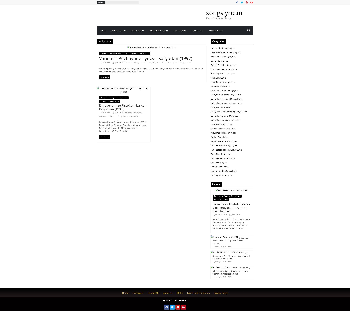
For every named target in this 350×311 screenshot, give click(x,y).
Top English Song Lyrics (221, 175)
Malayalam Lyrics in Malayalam (225, 116)
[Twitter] (172, 307)
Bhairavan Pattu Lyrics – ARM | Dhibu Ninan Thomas (231, 241)
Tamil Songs (179, 30)
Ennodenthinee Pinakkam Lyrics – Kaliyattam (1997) (122, 107)
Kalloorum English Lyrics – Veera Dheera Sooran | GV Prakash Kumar (231, 271)
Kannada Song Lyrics (220, 86)
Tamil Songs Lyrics (219, 162)
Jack (117, 63)
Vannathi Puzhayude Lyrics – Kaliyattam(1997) (145, 58)
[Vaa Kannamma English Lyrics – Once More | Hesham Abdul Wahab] (227, 252)
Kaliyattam (157, 63)
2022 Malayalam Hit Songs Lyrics (225, 52)
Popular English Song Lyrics (223, 133)
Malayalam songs (158, 30)
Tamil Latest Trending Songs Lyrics (226, 149)
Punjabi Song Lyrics (219, 137)
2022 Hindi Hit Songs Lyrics (223, 48)
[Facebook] (166, 307)
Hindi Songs (138, 30)
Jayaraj (139, 63)
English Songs (118, 30)
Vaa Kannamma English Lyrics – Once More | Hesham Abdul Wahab (231, 256)
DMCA (180, 292)
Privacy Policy (216, 30)
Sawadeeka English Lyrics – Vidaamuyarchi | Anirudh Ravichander (231, 207)
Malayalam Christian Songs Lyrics (226, 94)
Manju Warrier (167, 63)
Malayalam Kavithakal (221, 107)
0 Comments (127, 63)
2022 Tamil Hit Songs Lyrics (223, 56)
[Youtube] (177, 307)
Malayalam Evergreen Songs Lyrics (113, 53)
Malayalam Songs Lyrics (139, 53)
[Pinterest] (183, 307)
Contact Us (197, 30)
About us (167, 292)
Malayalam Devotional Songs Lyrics (227, 99)
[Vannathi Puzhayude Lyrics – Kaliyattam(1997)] (151, 47)
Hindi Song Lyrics (218, 77)
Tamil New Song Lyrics (221, 154)
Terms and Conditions (198, 292)
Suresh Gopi (178, 63)
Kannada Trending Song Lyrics (224, 90)
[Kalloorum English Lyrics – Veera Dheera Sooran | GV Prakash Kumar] (229, 267)
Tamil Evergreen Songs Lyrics (224, 145)
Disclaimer (138, 292)
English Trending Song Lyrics (224, 65)
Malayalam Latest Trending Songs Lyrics (229, 111)
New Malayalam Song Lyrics (223, 128)
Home (103, 30)
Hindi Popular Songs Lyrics (223, 73)
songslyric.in (224, 12)
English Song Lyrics (219, 61)
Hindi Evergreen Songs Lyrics (224, 69)
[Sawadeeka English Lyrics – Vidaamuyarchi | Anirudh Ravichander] (232, 190)
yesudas (188, 63)
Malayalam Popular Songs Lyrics (225, 120)
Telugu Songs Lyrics (220, 166)
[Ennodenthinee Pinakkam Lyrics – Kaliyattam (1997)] (123, 88)
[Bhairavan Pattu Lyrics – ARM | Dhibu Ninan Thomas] (224, 237)
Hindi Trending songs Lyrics (223, 82)
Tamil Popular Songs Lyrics (223, 158)
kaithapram (147, 63)
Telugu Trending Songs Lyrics (224, 171)
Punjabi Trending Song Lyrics (224, 141)
